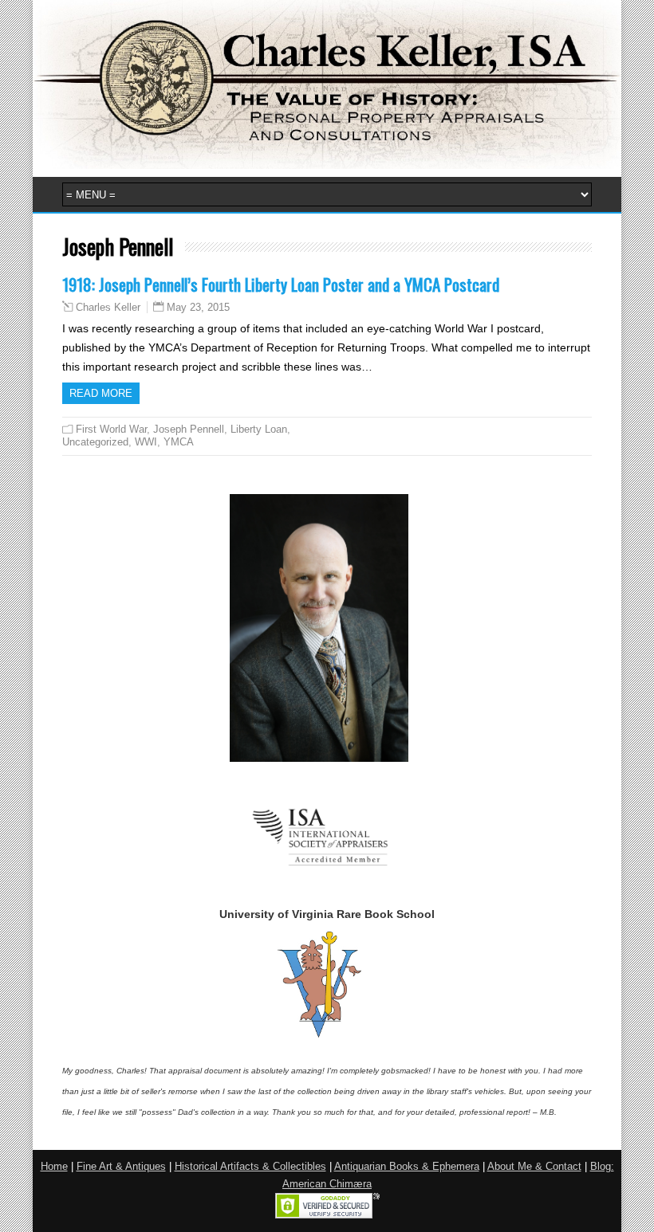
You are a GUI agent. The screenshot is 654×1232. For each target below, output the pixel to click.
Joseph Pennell (188, 429)
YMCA (179, 442)
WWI (146, 442)
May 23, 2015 (198, 307)
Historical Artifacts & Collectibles (250, 1166)
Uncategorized (95, 442)
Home (54, 1166)
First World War (111, 429)
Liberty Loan (258, 429)
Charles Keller (108, 307)
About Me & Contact (534, 1166)
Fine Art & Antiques (121, 1166)
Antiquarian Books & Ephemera (406, 1166)
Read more (100, 393)
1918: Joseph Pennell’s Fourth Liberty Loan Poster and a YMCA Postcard (280, 284)
